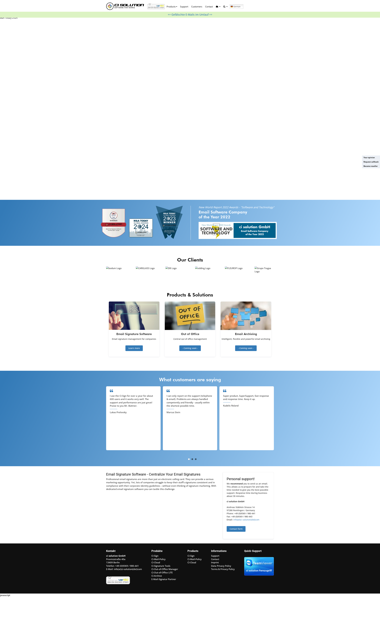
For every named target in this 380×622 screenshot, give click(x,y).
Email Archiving (246, 334)
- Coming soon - (190, 348)
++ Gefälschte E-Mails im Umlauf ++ (190, 14)
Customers (196, 6)
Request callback (371, 162)
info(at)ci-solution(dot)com (246, 519)
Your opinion (369, 157)
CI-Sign (154, 555)
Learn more (134, 348)
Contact (209, 6)
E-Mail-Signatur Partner (163, 579)
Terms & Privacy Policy (223, 569)
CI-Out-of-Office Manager (164, 569)
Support (184, 6)
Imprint (215, 562)
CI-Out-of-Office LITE (162, 572)
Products (171, 6)
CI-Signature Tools (160, 565)
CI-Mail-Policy (158, 559)
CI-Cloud (155, 562)
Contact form (236, 528)
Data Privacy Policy (221, 565)
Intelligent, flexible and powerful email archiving (246, 339)
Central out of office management (190, 339)
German (236, 6)
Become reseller (371, 166)
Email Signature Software (134, 334)
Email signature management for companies (134, 339)
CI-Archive (156, 575)
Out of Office (190, 334)
